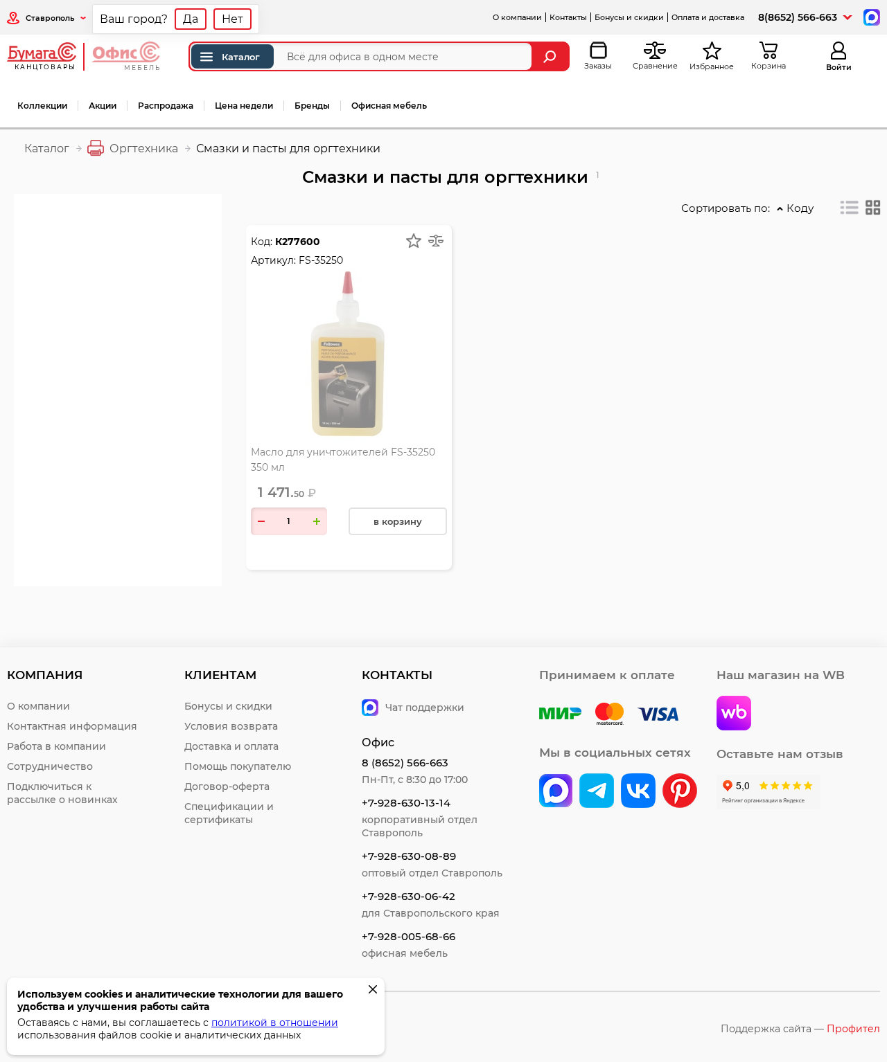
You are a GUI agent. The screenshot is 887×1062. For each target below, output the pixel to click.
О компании (517, 17)
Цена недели (244, 105)
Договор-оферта (227, 786)
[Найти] (551, 56)
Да (190, 19)
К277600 (297, 241)
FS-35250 (321, 260)
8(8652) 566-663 (797, 17)
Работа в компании (56, 746)
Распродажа (165, 105)
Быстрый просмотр (348, 320)
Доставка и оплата (231, 746)
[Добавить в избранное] (414, 241)
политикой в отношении (274, 1022)
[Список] (849, 207)
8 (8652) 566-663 (405, 762)
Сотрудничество (50, 766)
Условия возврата (231, 726)
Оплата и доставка (707, 17)
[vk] (555, 792)
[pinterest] (679, 792)
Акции (102, 105)
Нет (232, 19)
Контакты (568, 17)
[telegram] (596, 792)
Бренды (312, 105)
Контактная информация (72, 726)
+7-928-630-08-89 (409, 856)
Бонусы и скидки (629, 17)
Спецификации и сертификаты (229, 813)
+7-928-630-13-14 (406, 802)
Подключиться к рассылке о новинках (62, 793)
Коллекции (42, 105)
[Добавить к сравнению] (436, 241)
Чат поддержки (424, 707)
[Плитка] (873, 207)
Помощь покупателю (237, 766)
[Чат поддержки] (870, 16)
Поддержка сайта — (800, 1029)
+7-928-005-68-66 (408, 936)
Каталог (241, 56)
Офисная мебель (389, 105)
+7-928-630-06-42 (408, 896)
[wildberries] (734, 714)
